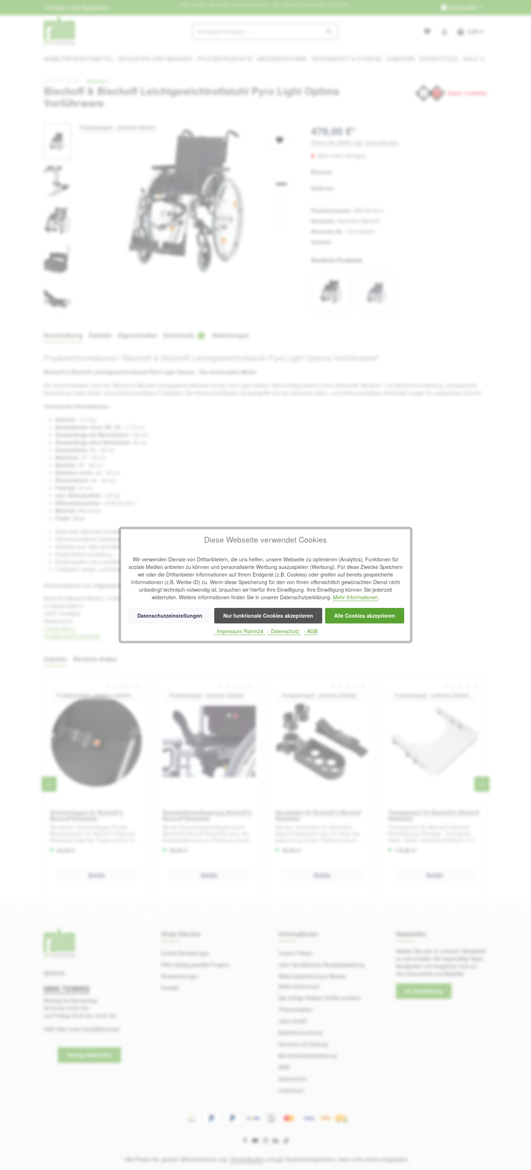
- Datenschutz (284, 631)
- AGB (311, 631)
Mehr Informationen (355, 597)
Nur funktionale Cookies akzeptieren (268, 615)
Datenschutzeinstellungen (169, 615)
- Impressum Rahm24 (239, 631)
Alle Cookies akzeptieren (364, 615)
